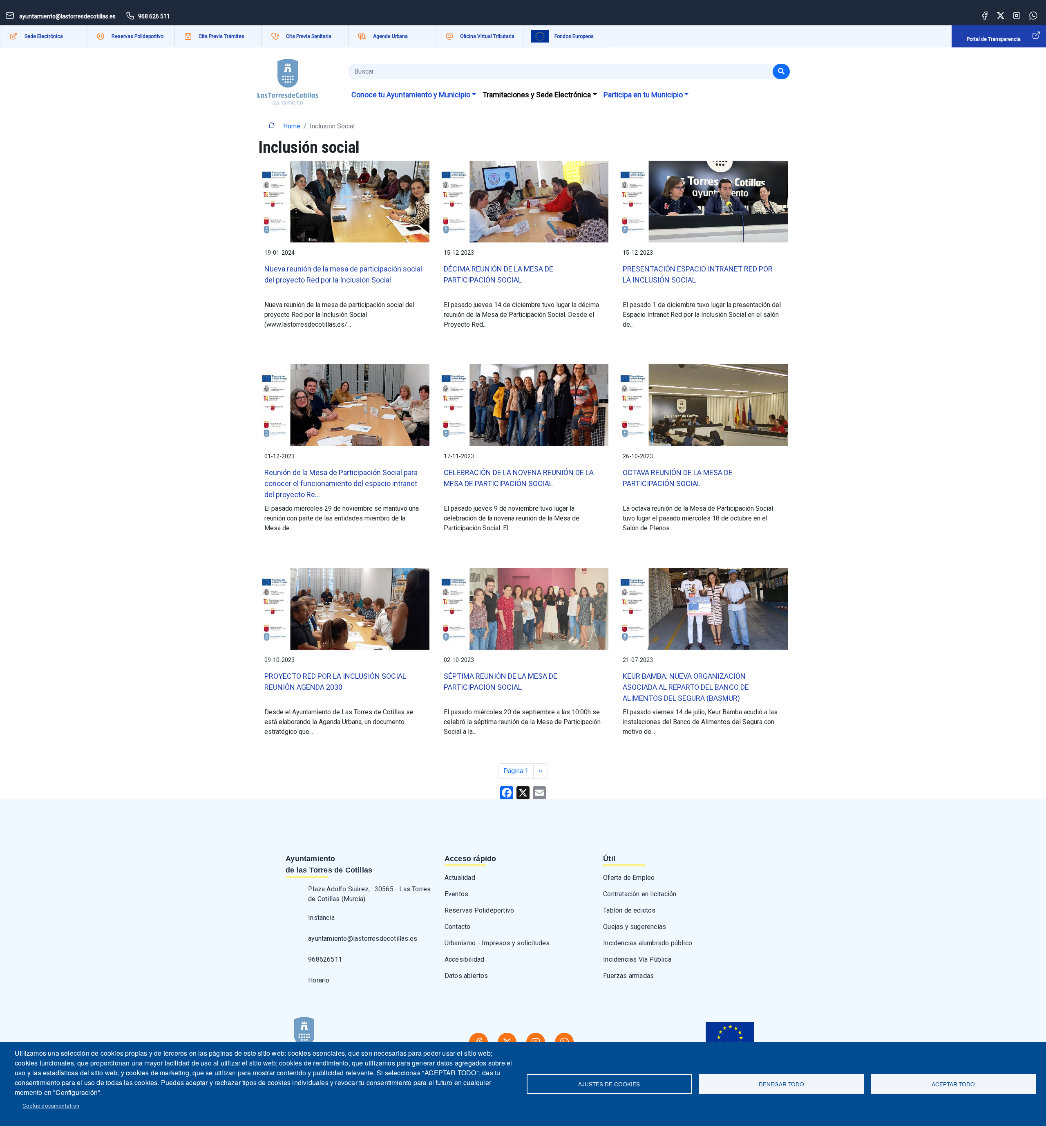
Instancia (321, 918)
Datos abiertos (466, 976)
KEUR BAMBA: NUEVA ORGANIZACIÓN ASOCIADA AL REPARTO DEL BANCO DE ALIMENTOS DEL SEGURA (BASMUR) (686, 687)
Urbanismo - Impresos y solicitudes (497, 943)
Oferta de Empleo (629, 878)
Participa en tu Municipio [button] (643, 94)
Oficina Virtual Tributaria (487, 36)
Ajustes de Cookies (609, 1084)
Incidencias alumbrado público (647, 943)
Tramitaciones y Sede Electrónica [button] (537, 94)
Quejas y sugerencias (634, 927)
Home (291, 126)
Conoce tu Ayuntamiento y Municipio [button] (410, 94)
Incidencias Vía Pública (637, 959)
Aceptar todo (953, 1084)
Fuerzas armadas (628, 976)
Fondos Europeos (574, 36)
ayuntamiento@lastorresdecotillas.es (362, 938)
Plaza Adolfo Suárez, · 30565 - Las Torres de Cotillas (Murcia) (369, 894)
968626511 (325, 959)
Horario (318, 980)
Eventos (456, 894)
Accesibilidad (465, 959)
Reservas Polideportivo (137, 36)
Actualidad (460, 878)
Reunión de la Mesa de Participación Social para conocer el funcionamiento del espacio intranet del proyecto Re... (341, 483)
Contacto (458, 927)
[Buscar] (781, 71)
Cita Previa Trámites (221, 36)
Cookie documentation (50, 1105)
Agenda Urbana (390, 36)
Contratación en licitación (639, 894)
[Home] (287, 79)
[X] (523, 792)
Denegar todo (781, 1084)
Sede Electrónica (44, 36)
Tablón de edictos (629, 910)
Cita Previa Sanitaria (308, 36)
